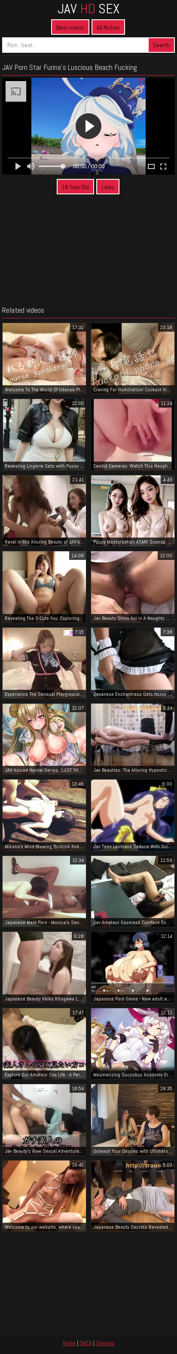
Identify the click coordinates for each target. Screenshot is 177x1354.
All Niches (108, 27)
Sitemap (105, 1343)
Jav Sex (88, 8)
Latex (107, 187)
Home (69, 1343)
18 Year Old (75, 187)
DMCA (85, 1343)
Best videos (70, 27)
